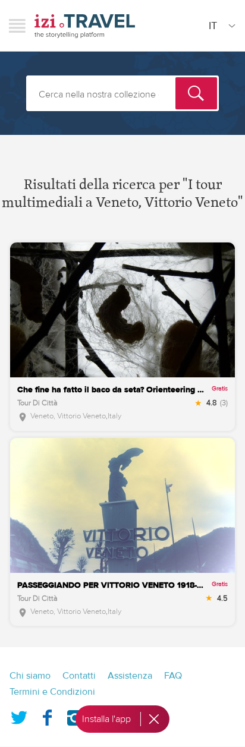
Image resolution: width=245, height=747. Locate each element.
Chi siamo (30, 676)
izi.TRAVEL (84, 26)
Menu (17, 25)
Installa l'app (106, 719)
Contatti (79, 676)
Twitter (19, 715)
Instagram (74, 715)
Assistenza (130, 676)
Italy (114, 416)
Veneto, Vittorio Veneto (68, 416)
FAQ (173, 676)
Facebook (46, 715)
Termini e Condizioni (52, 692)
